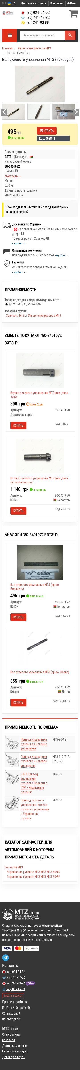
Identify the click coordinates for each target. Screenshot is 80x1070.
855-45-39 (15, 989)
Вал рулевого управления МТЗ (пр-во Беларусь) (34, 586)
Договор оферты (13, 1057)
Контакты (56, 3)
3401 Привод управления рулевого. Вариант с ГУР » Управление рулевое (34, 783)
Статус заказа (11, 1034)
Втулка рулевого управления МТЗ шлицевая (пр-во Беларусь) (39, 480)
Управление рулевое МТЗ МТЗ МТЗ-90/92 (33, 876)
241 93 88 (37, 22)
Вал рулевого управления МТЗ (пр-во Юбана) (39, 672)
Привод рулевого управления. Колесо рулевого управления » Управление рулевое (35, 809)
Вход (73, 3)
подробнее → (19, 243)
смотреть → (13, 176)
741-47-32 (38, 17)
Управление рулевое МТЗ (44, 315)
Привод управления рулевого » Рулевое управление (34, 744)
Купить (48, 131)
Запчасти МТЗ (15, 315)
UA (13, 3)
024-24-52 (38, 12)
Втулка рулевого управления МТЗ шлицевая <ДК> (39, 395)
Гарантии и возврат (15, 1051)
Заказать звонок (13, 995)
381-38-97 (16, 983)
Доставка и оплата (33, 3)
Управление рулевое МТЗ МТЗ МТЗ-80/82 (33, 872)
